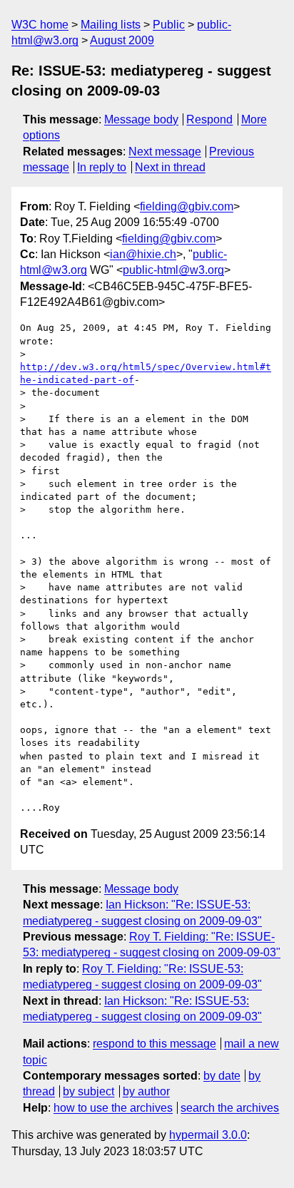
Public (169, 25)
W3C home (40, 25)
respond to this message (154, 1044)
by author (146, 1091)
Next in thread (170, 167)
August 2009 (122, 40)
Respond (209, 119)
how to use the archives (113, 1108)
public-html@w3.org (173, 270)
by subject (88, 1091)
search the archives (230, 1108)
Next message (164, 151)
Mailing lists (111, 25)
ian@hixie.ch (143, 254)
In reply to (101, 167)
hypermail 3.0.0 (208, 1135)
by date (221, 1076)
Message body (141, 119)
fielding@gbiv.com (186, 206)
